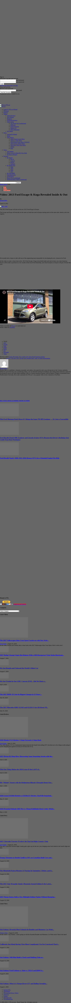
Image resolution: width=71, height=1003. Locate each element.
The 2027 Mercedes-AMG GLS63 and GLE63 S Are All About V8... (24, 707)
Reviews (5, 156)
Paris (11, 148)
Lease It (12, 161)
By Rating (10, 157)
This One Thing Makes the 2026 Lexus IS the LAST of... (20, 769)
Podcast (5, 112)
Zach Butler (3, 643)
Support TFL (7, 990)
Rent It (12, 162)
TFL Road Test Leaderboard (18, 123)
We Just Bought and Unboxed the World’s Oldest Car (19, 668)
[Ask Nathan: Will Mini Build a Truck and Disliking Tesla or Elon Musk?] (4, 954)
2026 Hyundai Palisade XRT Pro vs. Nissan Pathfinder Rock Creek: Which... (27, 809)
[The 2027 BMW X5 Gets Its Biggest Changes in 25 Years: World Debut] (4, 691)
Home (1, 184)
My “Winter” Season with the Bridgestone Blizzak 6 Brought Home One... (26, 782)
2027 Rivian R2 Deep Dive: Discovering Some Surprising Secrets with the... (26, 756)
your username (20, 80)
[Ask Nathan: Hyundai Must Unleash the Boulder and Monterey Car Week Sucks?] (14, 926)
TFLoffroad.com (8, 999)
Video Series (10, 122)
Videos (5, 114)
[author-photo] (4, 367)
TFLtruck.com (7, 997)
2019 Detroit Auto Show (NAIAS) (19, 142)
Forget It (12, 164)
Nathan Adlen (4, 933)
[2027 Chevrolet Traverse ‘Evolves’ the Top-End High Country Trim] (14, 838)
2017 (11, 172)
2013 (4, 343)
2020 (11, 167)
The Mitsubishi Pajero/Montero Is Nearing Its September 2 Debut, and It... (26, 871)
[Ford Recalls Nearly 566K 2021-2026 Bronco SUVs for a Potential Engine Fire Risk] (9, 455)
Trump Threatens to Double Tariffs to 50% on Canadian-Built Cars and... (26, 858)
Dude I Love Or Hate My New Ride (17, 153)
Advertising (6, 991)
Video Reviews (11, 115)
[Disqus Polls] (35, 482)
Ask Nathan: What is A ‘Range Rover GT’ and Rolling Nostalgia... (23, 983)
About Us (6, 994)
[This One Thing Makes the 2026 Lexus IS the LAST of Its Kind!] (4, 766)
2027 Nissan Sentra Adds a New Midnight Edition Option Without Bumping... (28, 897)
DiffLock (12, 125)
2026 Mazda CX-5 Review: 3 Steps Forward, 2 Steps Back (20, 740)
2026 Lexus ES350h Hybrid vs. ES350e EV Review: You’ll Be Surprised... (26, 796)
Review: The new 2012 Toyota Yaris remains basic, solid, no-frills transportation (28, 358)
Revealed (6, 352)
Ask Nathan (10, 151)
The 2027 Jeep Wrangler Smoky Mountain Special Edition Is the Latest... (26, 884)
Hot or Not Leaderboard (13, 178)
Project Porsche (14, 126)
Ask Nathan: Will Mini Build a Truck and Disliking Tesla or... (22, 957)
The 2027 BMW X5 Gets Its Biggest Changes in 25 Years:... (21, 694)
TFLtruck (6, 111)
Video (5, 189)
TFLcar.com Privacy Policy (11, 993)
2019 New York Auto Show (18, 145)
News (5, 133)
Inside (5, 347)
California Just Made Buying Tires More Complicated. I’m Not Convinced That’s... (29, 944)
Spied (8, 136)
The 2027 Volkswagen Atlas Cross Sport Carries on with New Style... (24, 640)
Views (5, 150)
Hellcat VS (13, 128)
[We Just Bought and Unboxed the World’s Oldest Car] (4, 665)
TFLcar (13, 326)
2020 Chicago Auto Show (17, 139)
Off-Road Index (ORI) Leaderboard (17, 179)
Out (4, 351)
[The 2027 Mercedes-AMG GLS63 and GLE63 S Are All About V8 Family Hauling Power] (4, 704)
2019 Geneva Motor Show (17, 143)
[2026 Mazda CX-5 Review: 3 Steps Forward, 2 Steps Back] (14, 737)
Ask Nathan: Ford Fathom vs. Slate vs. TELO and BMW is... (22, 970)
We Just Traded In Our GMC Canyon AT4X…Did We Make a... (23, 681)
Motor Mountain (14, 129)
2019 (11, 168)
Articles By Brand (12, 134)
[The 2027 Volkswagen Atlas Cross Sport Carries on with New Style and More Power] (14, 637)
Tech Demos (10, 117)
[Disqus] (35, 527)
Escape (5, 344)
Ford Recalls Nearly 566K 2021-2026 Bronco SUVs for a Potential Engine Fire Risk (29, 458)
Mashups (9, 119)
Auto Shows (10, 137)
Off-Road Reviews (12, 120)
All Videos (10, 131)
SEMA (12, 147)
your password (20, 82)
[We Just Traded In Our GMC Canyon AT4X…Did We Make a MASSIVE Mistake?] (4, 678)
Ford (4, 187)
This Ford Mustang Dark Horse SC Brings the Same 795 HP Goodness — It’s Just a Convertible (34, 419)
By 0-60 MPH (11, 173)
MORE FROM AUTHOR (22, 400)
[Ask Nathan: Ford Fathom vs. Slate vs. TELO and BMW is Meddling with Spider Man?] (4, 967)
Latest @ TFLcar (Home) (10, 109)
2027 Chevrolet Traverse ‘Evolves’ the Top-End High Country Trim (24, 841)
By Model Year (11, 165)
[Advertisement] (31, 335)
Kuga (4, 349)
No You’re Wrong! (12, 154)
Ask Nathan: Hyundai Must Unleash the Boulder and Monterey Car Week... (27, 929)
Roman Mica (3, 200)
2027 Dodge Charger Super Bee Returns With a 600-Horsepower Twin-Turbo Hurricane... (32, 655)
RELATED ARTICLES (7, 400)
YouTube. (12, 327)
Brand (5, 184)
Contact (5, 996)
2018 (11, 170)
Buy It (12, 159)
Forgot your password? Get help (9, 85)
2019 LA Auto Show (16, 140)
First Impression (11, 175)
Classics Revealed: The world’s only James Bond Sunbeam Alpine (26, 357)
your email (19, 90)
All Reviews (10, 176)
